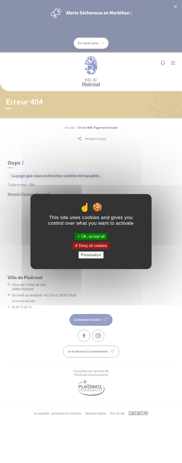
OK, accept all (92, 236)
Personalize (91, 255)
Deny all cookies (92, 246)
